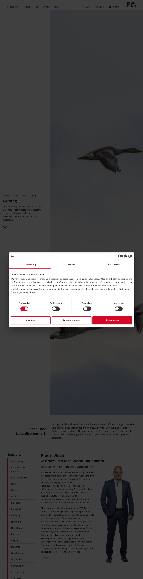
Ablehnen (30, 320)
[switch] (56, 308)
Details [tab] (71, 264)
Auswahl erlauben (71, 320)
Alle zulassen (112, 320)
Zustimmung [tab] (29, 264)
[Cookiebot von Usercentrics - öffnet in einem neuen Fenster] (120, 256)
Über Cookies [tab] (113, 264)
